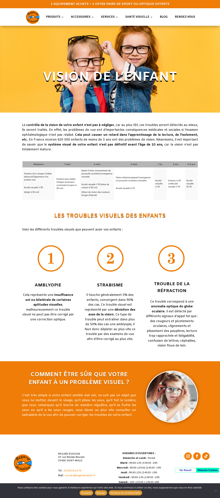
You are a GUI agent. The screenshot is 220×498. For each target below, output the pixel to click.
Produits (53, 17)
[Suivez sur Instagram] (188, 456)
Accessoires (80, 17)
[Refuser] (215, 490)
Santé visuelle (137, 17)
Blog (164, 17)
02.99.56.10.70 (72, 470)
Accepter (86, 492)
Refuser (101, 492)
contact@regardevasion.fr (80, 475)
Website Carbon (207, 470)
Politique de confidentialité (125, 492)
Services (108, 17)
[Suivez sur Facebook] (197, 456)
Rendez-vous (185, 17)
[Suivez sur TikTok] (206, 456)
